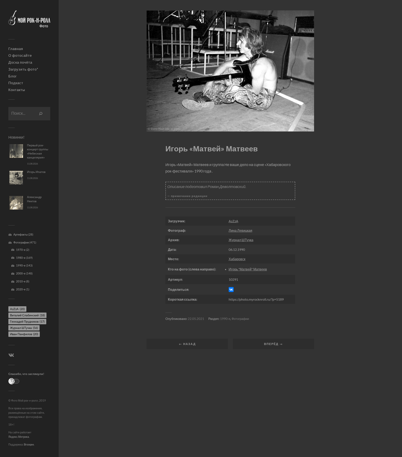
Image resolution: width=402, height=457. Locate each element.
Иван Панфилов (24, 334)
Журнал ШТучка (24, 328)
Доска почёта (20, 62)
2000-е (20, 273)
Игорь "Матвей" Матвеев (248, 269)
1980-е (20, 257)
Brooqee (29, 444)
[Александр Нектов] (16, 203)
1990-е (20, 265)
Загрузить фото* (23, 69)
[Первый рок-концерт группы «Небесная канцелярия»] (16, 151)
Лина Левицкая (240, 230)
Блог (12, 76)
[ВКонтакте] (231, 289)
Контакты (16, 90)
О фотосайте (20, 55)
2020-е (20, 289)
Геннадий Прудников (27, 321)
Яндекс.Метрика (18, 436)
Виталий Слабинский (27, 315)
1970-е (20, 249)
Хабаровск (237, 259)
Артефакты (20, 234)
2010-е (20, 281)
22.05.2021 (196, 319)
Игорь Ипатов (36, 172)
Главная (15, 49)
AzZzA (17, 309)
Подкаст (15, 83)
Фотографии (21, 242)
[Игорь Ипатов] (16, 177)
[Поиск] (40, 114)
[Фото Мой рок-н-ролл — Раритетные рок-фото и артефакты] (29, 21)
